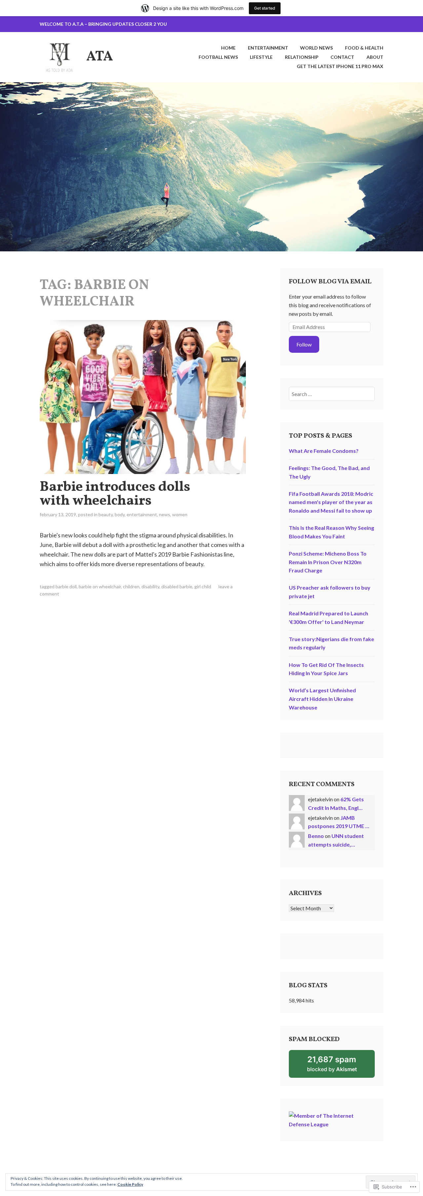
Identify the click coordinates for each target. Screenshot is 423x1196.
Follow (304, 344)
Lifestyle (261, 57)
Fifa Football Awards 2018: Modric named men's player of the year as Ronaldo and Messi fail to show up (331, 502)
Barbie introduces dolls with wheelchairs (115, 494)
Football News (218, 57)
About (374, 57)
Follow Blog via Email (330, 281)
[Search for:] (332, 394)
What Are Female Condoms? (324, 451)
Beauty (105, 514)
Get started (264, 8)
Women (179, 514)
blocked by (340, 1066)
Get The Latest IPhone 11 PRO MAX (340, 66)
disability (150, 586)
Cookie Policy (130, 1184)
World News (316, 48)
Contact (342, 57)
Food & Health (364, 48)
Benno (316, 836)
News (164, 514)
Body (120, 514)
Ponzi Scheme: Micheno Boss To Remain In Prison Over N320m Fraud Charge (327, 561)
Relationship (302, 57)
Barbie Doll (66, 586)
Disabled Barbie (176, 586)
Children (131, 586)
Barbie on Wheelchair (100, 586)
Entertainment (268, 48)
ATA (99, 57)
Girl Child (202, 586)
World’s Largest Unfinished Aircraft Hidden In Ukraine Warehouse (322, 698)
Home (228, 48)
